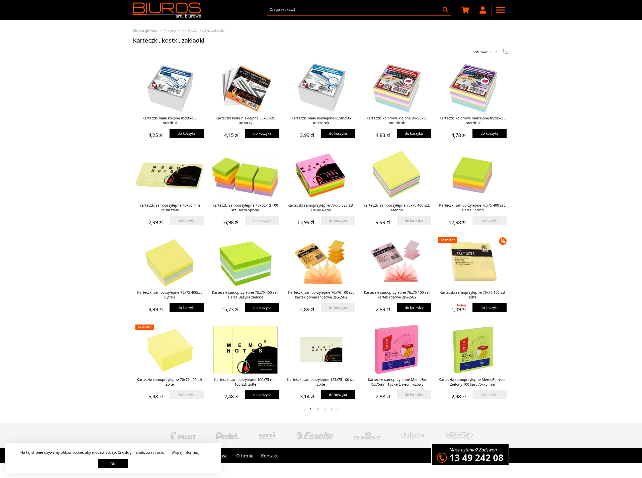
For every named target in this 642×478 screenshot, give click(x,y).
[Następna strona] (337, 410)
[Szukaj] (445, 10)
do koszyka (187, 133)
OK (112, 463)
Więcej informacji (186, 452)
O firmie (245, 456)
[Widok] (505, 51)
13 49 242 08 (476, 457)
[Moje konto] (483, 10)
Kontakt (269, 456)
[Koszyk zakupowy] (465, 10)
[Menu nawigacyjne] (500, 10)
